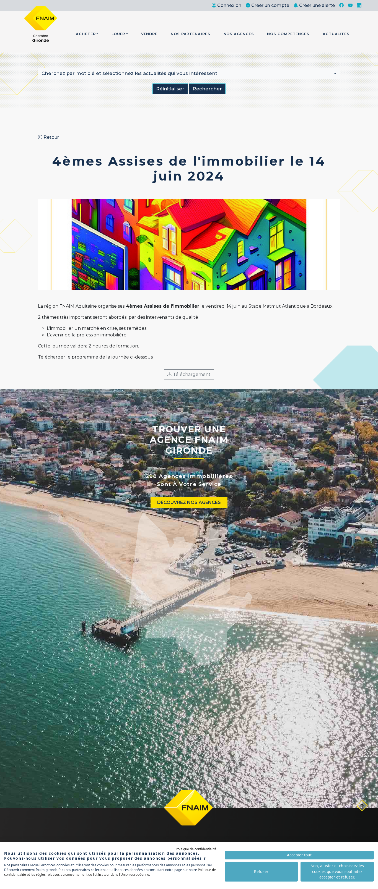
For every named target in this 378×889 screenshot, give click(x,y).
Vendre (149, 34)
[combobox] (189, 73)
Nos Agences (239, 34)
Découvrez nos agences (189, 502)
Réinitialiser (170, 88)
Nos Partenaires (190, 34)
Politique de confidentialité (196, 849)
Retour (50, 137)
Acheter (85, 34)
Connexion (229, 5)
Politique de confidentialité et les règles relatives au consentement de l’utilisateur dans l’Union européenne (110, 872)
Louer (118, 34)
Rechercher (207, 88)
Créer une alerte (317, 5)
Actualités (336, 34)
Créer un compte (270, 5)
